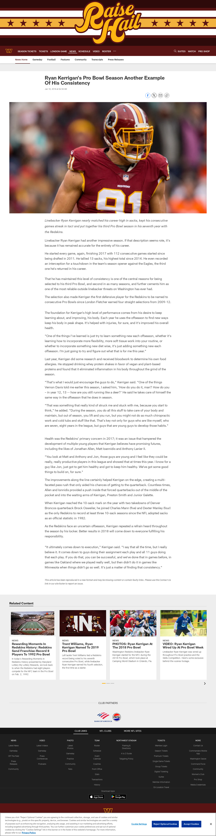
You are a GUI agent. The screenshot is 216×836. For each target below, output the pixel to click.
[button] (104, 683)
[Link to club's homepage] (9, 51)
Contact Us (198, 745)
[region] (108, 824)
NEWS (13, 740)
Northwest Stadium (126, 740)
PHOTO (70, 740)
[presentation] (205, 684)
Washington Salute (198, 759)
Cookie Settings (139, 824)
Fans (70, 769)
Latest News (14, 745)
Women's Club (198, 774)
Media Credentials (198, 785)
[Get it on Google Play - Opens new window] (118, 798)
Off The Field (13, 756)
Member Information (161, 782)
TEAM (97, 740)
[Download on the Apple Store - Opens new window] (96, 797)
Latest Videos (42, 745)
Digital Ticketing (161, 771)
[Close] (210, 824)
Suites (161, 777)
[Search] (175, 51)
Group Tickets (161, 766)
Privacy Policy (29, 832)
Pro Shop (198, 779)
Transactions (97, 779)
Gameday (13, 751)
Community (13, 769)
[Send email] (160, 97)
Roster (97, 745)
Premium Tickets (161, 756)
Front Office (97, 769)
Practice (70, 759)
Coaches (97, 764)
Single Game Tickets (161, 761)
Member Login (161, 745)
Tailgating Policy (126, 759)
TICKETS (161, 740)
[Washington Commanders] (108, 811)
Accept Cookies (191, 824)
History (97, 785)
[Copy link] (166, 95)
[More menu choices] (114, 51)
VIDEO (42, 740)
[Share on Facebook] (147, 97)
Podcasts (42, 764)
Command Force (198, 764)
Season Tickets (161, 751)
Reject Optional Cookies (165, 824)
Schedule (97, 751)
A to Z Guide (126, 753)
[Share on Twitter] (154, 97)
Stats (97, 774)
